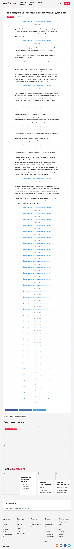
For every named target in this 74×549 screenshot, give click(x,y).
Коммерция (22, 4)
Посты (30, 4)
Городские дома (63, 522)
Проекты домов (35, 527)
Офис (60, 529)
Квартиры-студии (22, 531)
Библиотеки (62, 534)
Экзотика (47, 539)
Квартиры (32, 2)
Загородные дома (64, 527)
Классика (6, 529)
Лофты (19, 522)
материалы (19, 468)
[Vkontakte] (25, 410)
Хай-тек (5, 524)
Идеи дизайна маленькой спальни (26, 480)
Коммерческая (64, 519)
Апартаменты (21, 533)
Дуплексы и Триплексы (20, 527)
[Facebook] (11, 410)
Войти (67, 3)
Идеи (32, 522)
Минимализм (6, 522)
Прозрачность (49, 534)
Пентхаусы (20, 524)
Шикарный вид (49, 524)
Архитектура (23, 2)
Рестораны (62, 536)
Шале (4, 531)
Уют (46, 541)
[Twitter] (39, 410)
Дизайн (40, 2)
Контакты (6, 546)
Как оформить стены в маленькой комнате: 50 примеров (45, 485)
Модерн (5, 527)
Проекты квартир (36, 524)
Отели (60, 524)
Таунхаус (61, 531)
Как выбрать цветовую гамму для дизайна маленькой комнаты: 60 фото (63, 485)
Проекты (34, 519)
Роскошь (47, 527)
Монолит (47, 531)
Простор (47, 529)
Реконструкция (49, 536)
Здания (61, 539)
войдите (24, 508)
